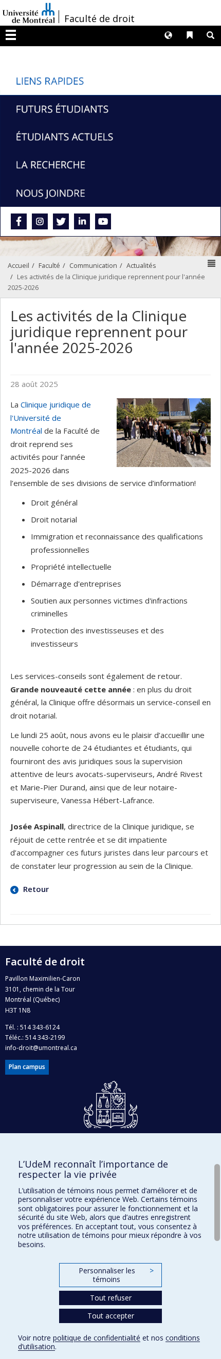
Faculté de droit (99, 18)
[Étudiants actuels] (110, 136)
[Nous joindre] (110, 192)
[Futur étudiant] (110, 109)
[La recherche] (110, 164)
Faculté (49, 265)
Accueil (18, 265)
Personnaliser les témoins (116, 1275)
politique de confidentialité (96, 1338)
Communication (93, 265)
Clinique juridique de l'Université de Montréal (50, 417)
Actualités (141, 265)
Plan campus (27, 1066)
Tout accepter (110, 1316)
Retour (35, 889)
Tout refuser (111, 1298)
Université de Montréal (29, 13)
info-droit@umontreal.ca (41, 1047)
